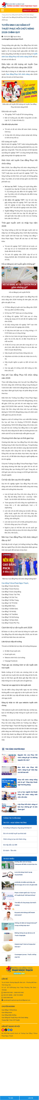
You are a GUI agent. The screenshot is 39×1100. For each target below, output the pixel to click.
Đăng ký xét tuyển (30, 10)
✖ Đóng (33, 545)
